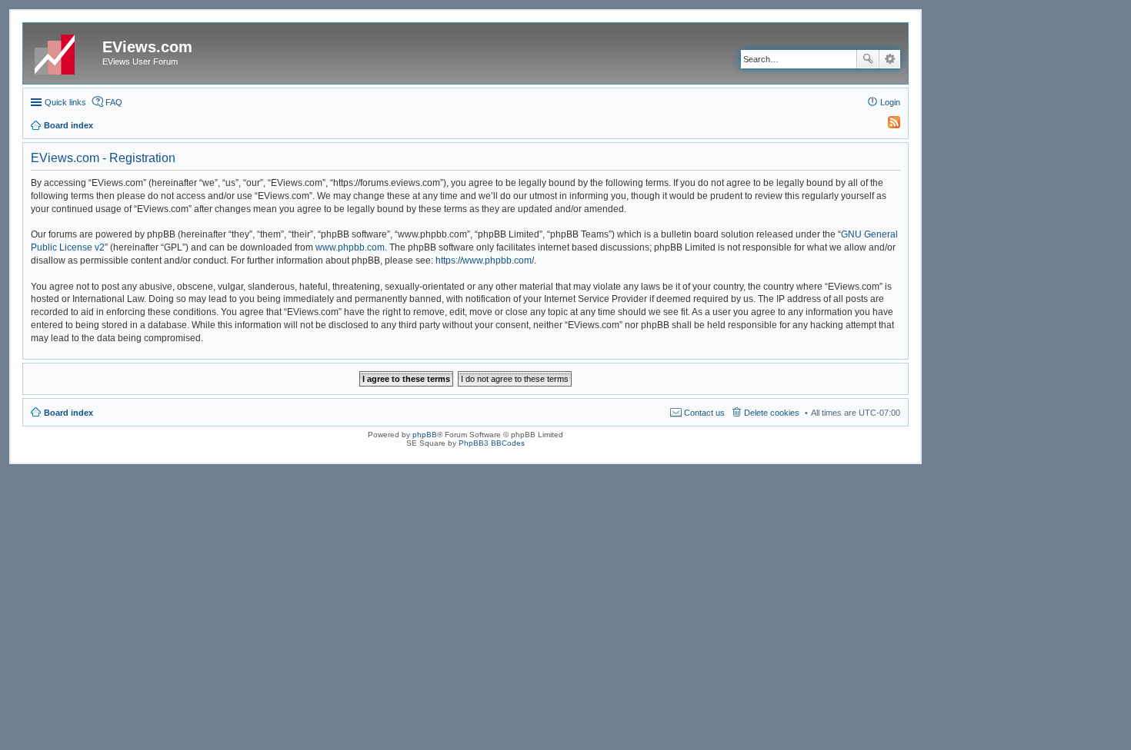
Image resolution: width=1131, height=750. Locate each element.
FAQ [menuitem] (113, 102)
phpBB (424, 434)
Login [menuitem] (890, 102)
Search (867, 59)
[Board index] (64, 51)
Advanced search (889, 59)
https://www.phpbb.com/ (484, 260)
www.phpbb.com (350, 247)
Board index (68, 412)
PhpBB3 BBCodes (492, 443)
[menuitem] (887, 125)
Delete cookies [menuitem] (771, 412)
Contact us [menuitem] (704, 412)
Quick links (65, 102)
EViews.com (147, 46)
